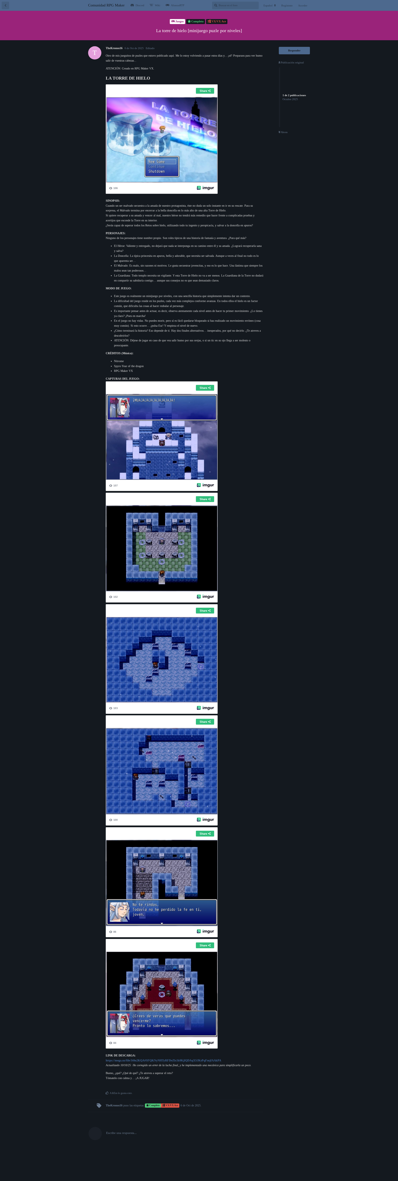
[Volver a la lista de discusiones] (5, 5)
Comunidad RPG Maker (106, 5)
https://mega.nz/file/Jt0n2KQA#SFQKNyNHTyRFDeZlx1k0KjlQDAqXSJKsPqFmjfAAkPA (163, 1060)
